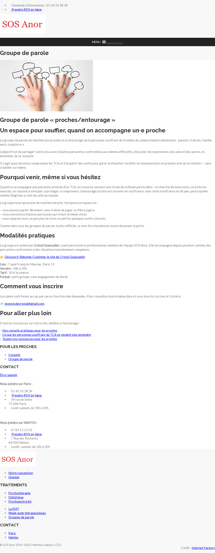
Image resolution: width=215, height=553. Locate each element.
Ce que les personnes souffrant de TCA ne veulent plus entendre (46, 334)
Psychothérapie (19, 493)
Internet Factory (203, 548)
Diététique (16, 497)
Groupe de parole (20, 359)
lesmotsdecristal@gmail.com (24, 303)
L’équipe (13, 477)
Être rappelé (8, 375)
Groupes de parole (21, 517)
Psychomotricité (19, 501)
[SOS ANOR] (23, 32)
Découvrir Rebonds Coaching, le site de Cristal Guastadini (45, 257)
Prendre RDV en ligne (26, 9)
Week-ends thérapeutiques (27, 513)
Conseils (14, 355)
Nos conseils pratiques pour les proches (29, 330)
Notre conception (20, 473)
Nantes (13, 537)
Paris (12, 533)
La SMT (13, 509)
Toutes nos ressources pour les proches (29, 339)
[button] (114, 43)
